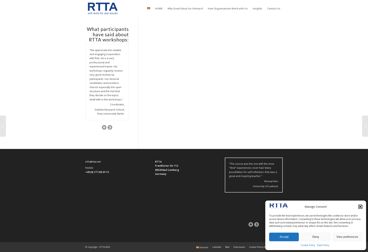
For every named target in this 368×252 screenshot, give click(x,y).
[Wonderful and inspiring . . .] (3, 126)
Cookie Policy (308, 245)
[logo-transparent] (102, 8)
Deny (315, 236)
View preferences (347, 236)
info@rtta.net (93, 161)
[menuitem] (149, 8)
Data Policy (323, 245)
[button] (360, 207)
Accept (284, 236)
